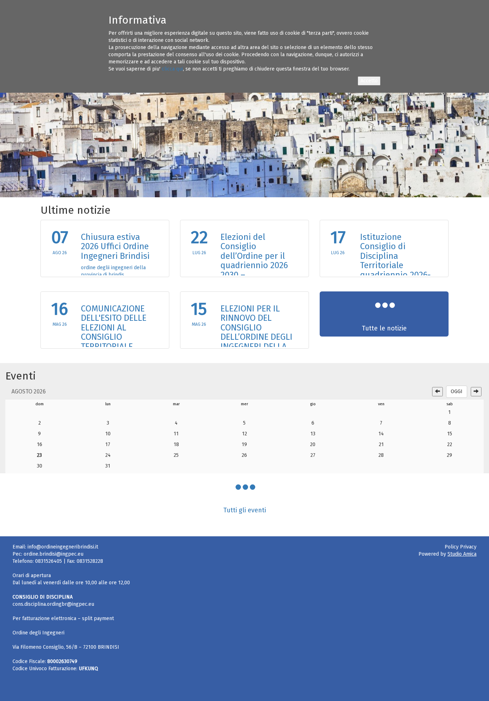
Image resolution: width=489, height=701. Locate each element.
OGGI (457, 391)
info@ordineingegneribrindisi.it (63, 547)
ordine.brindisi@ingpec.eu (53, 554)
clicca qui (172, 69)
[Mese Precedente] (437, 391)
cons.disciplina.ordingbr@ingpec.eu (53, 604)
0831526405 (48, 561)
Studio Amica (461, 554)
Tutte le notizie (384, 328)
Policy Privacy (460, 547)
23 (39, 455)
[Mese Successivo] (476, 391)
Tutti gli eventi (244, 510)
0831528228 (90, 561)
